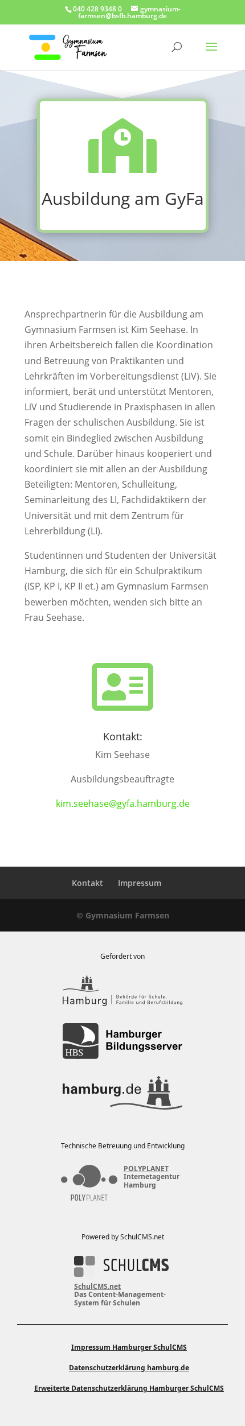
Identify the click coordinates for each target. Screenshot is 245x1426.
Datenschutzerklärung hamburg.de (129, 1368)
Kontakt (87, 882)
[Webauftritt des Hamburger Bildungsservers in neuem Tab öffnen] (122, 1041)
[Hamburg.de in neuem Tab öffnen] (122, 1092)
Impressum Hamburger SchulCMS (129, 1347)
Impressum (139, 882)
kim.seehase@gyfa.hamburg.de (123, 803)
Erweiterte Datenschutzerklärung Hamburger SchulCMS (129, 1388)
